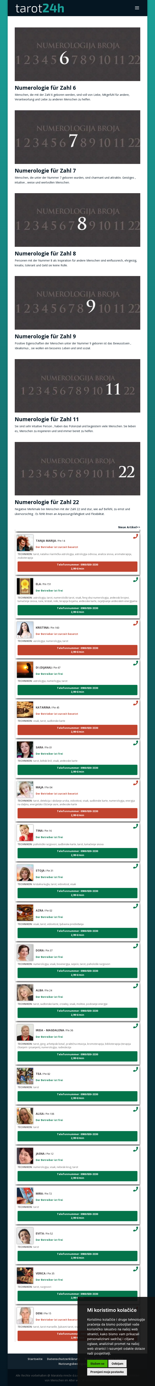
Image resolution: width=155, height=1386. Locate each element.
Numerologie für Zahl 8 (45, 253)
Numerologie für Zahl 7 (45, 170)
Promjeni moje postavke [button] (107, 1371)
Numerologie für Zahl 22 (47, 502)
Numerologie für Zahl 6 (45, 87)
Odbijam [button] (117, 1363)
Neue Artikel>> (129, 527)
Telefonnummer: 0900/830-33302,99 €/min (77, 558)
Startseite (35, 1359)
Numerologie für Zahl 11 (47, 419)
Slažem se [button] (97, 1363)
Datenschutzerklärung (63, 1359)
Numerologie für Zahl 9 (45, 336)
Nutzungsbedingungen (75, 1364)
